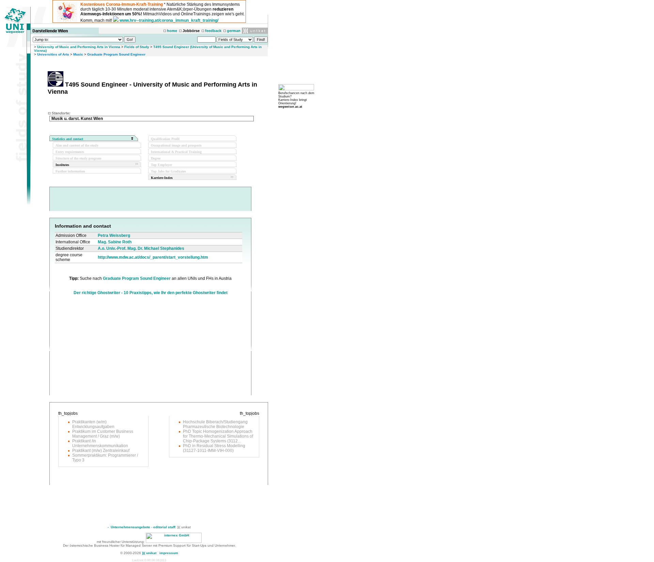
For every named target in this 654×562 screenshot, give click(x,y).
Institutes (62, 165)
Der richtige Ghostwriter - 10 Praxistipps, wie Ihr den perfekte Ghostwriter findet (151, 292)
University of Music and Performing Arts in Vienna (78, 47)
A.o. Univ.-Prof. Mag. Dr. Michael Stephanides (141, 248)
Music (78, 54)
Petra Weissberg (114, 235)
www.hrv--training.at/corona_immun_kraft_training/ (169, 20)
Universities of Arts (53, 54)
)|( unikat (149, 553)
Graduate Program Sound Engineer (116, 54)
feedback (213, 31)
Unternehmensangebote (130, 527)
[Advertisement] (112, 347)
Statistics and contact (67, 139)
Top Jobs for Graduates (168, 171)
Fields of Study (136, 47)
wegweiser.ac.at (290, 106)
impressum (168, 553)
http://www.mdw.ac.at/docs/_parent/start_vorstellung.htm (153, 257)
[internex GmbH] (174, 542)
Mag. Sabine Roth (114, 242)
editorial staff (164, 527)
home (172, 31)
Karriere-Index (162, 178)
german (233, 31)
